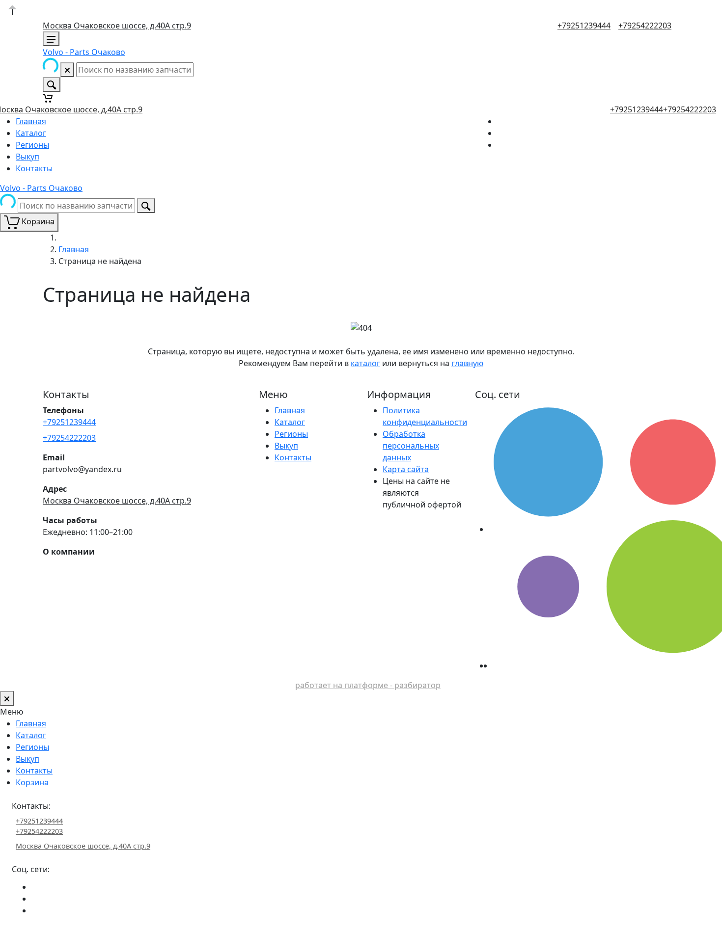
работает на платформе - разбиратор (368, 685)
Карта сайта (406, 469)
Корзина (32, 782)
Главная (31, 121)
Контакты (34, 168)
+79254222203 (644, 25)
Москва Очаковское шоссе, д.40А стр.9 (117, 25)
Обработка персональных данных (411, 445)
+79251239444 (584, 25)
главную (467, 363)
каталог (365, 363)
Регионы (32, 144)
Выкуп (27, 156)
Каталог (31, 133)
